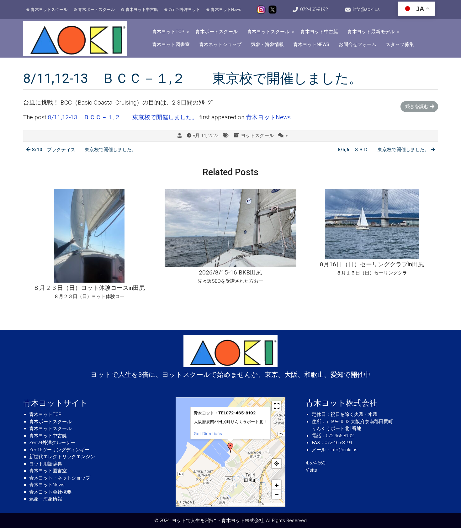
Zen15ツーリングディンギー (59, 450)
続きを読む (417, 106)
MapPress (236, 504)
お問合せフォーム (357, 44)
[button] (230, 448)
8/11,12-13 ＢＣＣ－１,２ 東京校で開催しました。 (123, 117)
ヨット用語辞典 (45, 464)
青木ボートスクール (96, 9)
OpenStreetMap (273, 504)
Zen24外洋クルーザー (52, 442)
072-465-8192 (314, 9)
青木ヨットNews (226, 9)
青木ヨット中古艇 (141, 9)
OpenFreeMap (252, 504)
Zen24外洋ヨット (184, 9)
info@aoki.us (366, 9)
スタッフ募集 (400, 44)
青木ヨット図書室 (171, 44)
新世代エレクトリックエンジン (62, 456)
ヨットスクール (257, 135)
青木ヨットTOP (168, 31)
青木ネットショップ (220, 44)
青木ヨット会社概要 (50, 492)
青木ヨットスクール (49, 9)
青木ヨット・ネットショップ (59, 478)
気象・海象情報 (267, 44)
